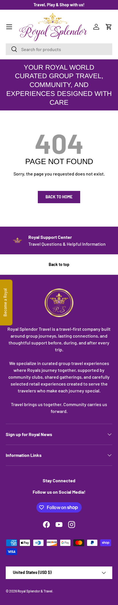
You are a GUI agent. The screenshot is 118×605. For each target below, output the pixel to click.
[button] (109, 27)
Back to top (59, 264)
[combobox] (59, 49)
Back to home (59, 196)
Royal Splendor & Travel (34, 591)
